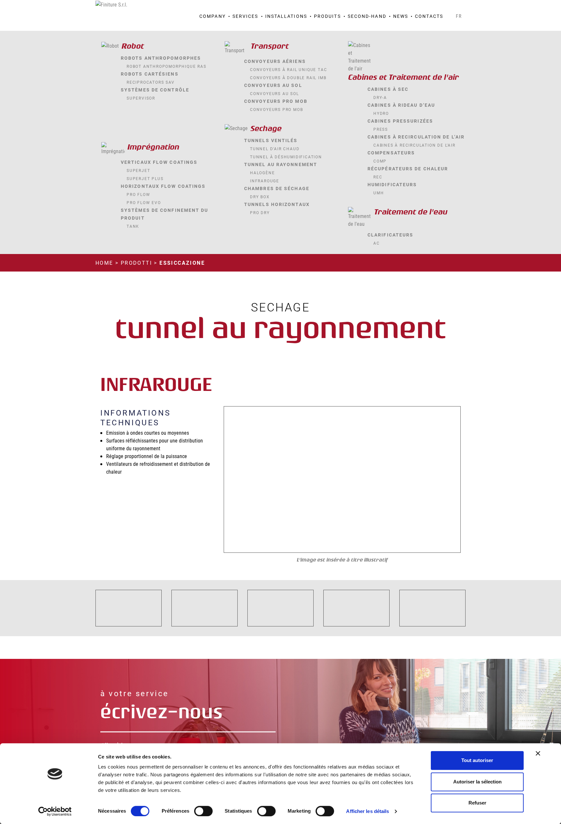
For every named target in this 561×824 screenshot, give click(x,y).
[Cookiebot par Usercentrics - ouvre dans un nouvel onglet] (55, 811)
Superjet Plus (145, 178)
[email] (443, 7)
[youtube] (451, 7)
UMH (378, 192)
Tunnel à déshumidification (286, 156)
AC (376, 243)
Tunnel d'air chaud (274, 148)
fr (459, 16)
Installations (286, 16)
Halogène (262, 172)
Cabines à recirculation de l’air (414, 145)
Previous (237, 480)
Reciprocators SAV (151, 82)
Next (447, 480)
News (400, 16)
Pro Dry (260, 212)
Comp (380, 161)
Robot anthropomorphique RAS (166, 66)
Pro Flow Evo (144, 202)
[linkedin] (460, 7)
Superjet (138, 170)
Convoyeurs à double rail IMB (288, 77)
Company (212, 16)
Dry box (260, 196)
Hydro (381, 113)
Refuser (477, 803)
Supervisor (141, 98)
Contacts (429, 16)
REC (377, 176)
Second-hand (367, 16)
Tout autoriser (477, 760)
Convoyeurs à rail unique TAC (288, 69)
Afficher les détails (367, 811)
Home (104, 262)
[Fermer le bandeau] (538, 753)
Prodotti (136, 262)
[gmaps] (426, 7)
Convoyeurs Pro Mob (276, 109)
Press (380, 129)
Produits (327, 16)
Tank (133, 226)
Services (245, 16)
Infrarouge (264, 180)
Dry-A (380, 97)
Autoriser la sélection (477, 781)
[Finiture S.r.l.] (111, 3)
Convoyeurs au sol (274, 93)
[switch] (203, 811)
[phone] (434, 7)
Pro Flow (138, 194)
